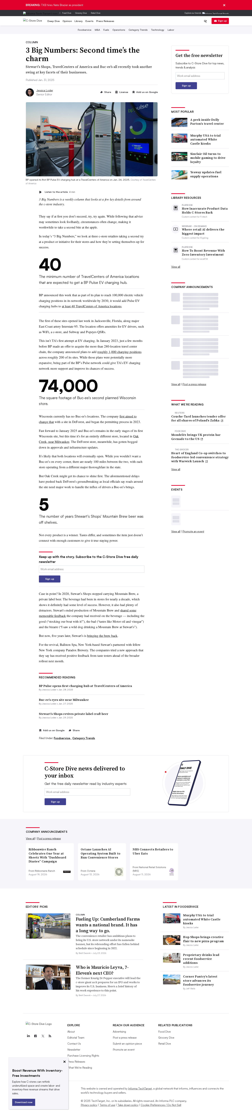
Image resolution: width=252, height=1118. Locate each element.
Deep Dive (53, 21)
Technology (157, 29)
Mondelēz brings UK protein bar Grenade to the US (196, 437)
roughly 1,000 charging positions (119, 352)
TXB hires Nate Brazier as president (54, 5)
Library (79, 21)
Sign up (222, 20)
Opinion (67, 21)
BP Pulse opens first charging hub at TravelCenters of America (85, 686)
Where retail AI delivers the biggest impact (203, 231)
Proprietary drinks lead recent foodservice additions (201, 959)
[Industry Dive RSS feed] (50, 1036)
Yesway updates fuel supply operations (205, 174)
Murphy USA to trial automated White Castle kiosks (205, 139)
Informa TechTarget (140, 1088)
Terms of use (107, 1105)
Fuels (106, 29)
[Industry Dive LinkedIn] (28, 1036)
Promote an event (193, 531)
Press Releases (105, 21)
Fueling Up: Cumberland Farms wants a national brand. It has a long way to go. (108, 925)
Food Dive (66, 13)
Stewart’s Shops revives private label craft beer (73, 714)
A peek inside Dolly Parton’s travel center (207, 122)
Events (90, 21)
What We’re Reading (79, 1067)
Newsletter (73, 1049)
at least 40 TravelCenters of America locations (91, 306)
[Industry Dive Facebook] (35, 1036)
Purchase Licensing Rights (83, 1055)
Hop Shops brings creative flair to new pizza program (203, 939)
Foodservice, (63, 738)
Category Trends (138, 29)
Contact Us (74, 1043)
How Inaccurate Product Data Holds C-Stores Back (205, 211)
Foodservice (84, 29)
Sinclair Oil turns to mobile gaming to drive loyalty (208, 158)
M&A (97, 29)
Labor (171, 29)
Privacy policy (89, 1105)
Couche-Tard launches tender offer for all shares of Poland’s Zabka (198, 418)
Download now (23, 1102)
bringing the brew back (102, 635)
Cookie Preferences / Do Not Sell (161, 1105)
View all (175, 266)
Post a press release (194, 384)
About (71, 1031)
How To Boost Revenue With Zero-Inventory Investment (203, 253)
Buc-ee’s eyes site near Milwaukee (64, 700)
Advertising (119, 1031)
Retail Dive (95, 13)
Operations (118, 29)
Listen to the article (60, 192)
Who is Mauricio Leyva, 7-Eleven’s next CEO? (102, 970)
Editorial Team (75, 1037)
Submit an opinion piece (127, 1043)
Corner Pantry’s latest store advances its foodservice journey (200, 980)
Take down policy (128, 1105)
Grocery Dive (81, 13)
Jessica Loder (44, 90)
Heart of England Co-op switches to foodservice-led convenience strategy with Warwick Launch (200, 457)
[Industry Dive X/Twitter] (42, 1036)
